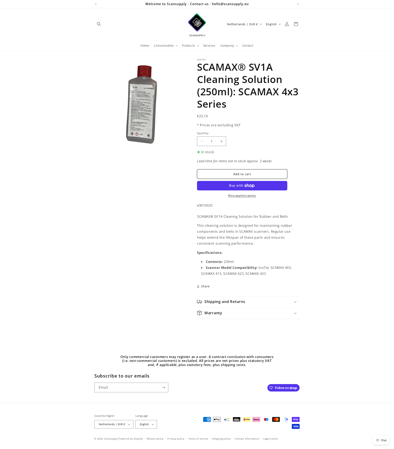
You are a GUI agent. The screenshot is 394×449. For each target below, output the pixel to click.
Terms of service (198, 438)
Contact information (247, 438)
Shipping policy (221, 438)
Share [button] (205, 286)
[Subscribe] (163, 387)
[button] (98, 24)
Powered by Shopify (130, 438)
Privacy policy (175, 438)
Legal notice (270, 438)
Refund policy (155, 438)
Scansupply (111, 438)
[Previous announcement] (95, 4)
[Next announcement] (298, 4)
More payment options (242, 195)
